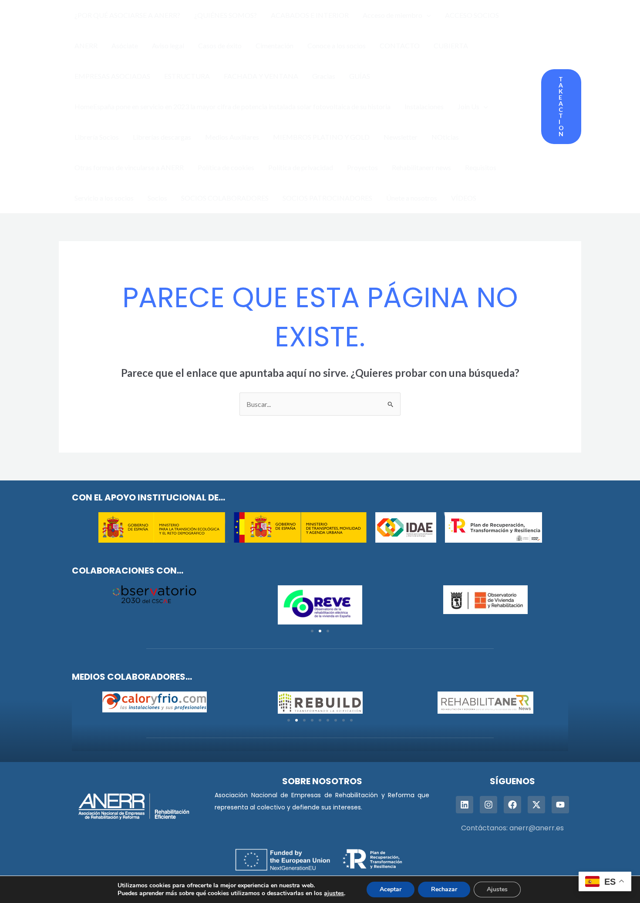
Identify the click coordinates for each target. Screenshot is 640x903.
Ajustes (497, 889)
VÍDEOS (463, 198)
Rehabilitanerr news (421, 167)
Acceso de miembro (392, 15)
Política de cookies (226, 167)
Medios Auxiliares (232, 137)
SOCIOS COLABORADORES (225, 198)
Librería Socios (96, 137)
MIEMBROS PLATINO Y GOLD (321, 137)
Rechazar (444, 889)
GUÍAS (359, 76)
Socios (157, 198)
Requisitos (480, 167)
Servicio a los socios (104, 198)
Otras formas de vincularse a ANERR (129, 167)
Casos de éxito (220, 45)
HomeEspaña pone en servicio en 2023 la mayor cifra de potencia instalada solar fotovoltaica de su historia (232, 106)
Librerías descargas (162, 137)
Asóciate (124, 45)
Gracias (323, 76)
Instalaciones (424, 106)
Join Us (468, 106)
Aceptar (390, 889)
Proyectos (362, 167)
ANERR (86, 45)
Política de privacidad (300, 167)
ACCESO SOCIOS (472, 15)
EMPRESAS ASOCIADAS (112, 76)
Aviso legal (168, 45)
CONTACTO (400, 45)
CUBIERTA (451, 45)
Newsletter (401, 137)
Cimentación (274, 45)
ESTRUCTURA (187, 76)
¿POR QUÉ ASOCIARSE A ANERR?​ (127, 15)
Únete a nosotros (411, 198)
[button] (426, 15)
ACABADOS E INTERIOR (310, 15)
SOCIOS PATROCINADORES (327, 198)
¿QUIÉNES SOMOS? (225, 15)
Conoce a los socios (336, 45)
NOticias (445, 137)
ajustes (334, 893)
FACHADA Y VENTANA (261, 76)
